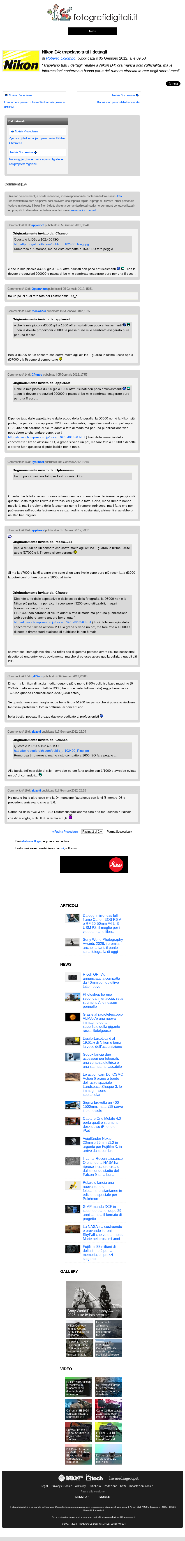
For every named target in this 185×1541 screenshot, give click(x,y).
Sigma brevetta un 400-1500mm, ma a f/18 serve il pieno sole (103, 1107)
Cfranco (37, 374)
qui (62, 848)
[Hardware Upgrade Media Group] (124, 1481)
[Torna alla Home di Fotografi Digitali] (92, 20)
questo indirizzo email (82, 210)
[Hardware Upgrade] (71, 1481)
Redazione (110, 1486)
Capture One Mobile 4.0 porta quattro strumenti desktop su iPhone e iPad (102, 1125)
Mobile (104, 1497)
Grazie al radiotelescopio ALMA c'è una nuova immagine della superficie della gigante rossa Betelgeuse (103, 1022)
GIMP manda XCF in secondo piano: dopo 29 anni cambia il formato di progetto (102, 1213)
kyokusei (38, 462)
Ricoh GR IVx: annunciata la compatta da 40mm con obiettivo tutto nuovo (101, 980)
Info (119, 196)
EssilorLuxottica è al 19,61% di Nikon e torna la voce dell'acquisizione (102, 1042)
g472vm (37, 676)
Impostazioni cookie (141, 1486)
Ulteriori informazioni (93, 1510)
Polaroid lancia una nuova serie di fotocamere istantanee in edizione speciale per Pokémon (102, 1191)
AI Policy (80, 1486)
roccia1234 (39, 311)
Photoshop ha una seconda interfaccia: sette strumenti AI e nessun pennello (103, 1000)
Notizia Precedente (20, 95)
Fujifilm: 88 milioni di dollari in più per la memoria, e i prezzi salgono (99, 1253)
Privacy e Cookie (61, 1486)
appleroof (37, 225)
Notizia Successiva (123, 95)
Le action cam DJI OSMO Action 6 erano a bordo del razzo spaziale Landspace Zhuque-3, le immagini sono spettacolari (103, 1085)
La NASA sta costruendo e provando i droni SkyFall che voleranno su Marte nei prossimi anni (103, 1233)
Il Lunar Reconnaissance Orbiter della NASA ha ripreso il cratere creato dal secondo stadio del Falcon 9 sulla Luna (103, 1167)
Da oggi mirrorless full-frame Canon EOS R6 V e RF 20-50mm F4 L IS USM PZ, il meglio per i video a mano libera (102, 924)
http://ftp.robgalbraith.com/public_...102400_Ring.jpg (51, 244)
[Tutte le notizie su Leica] (94, 872)
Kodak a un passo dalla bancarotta (118, 102)
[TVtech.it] (95, 1481)
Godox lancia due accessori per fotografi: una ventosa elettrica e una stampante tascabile (102, 1060)
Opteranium (39, 288)
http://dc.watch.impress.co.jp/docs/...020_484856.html (46, 437)
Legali (45, 1486)
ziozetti (36, 731)
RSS (123, 1486)
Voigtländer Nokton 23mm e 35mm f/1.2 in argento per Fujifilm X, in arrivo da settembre (102, 1145)
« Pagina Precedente (65, 831)
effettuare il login (31, 841)
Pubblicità (95, 1486)
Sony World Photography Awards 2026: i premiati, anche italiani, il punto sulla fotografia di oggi (103, 946)
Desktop (81, 1497)
